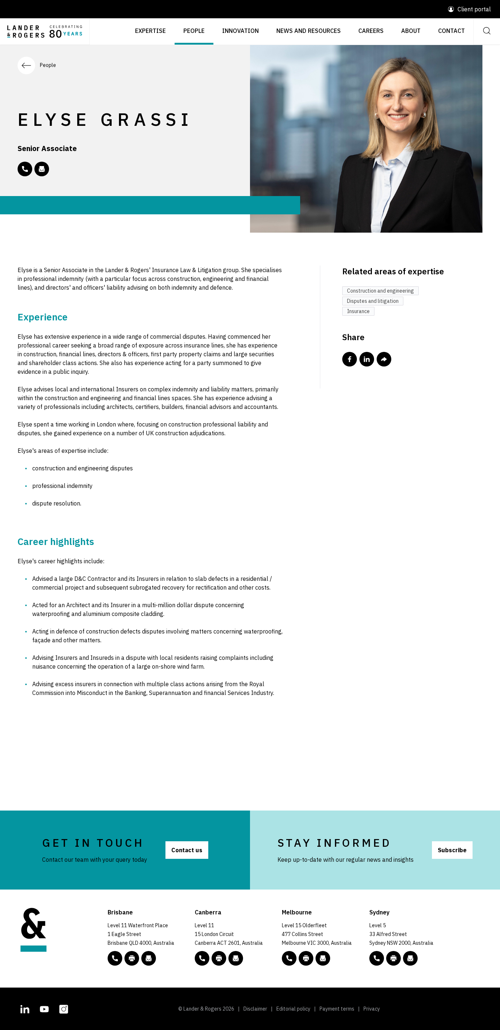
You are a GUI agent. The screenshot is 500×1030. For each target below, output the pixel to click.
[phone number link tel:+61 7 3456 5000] (115, 958)
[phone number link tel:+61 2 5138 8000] (202, 958)
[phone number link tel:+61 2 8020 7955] (25, 169)
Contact (451, 30)
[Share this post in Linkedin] (366, 359)
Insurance (358, 311)
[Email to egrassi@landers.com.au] (41, 169)
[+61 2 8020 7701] (393, 958)
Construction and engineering (380, 290)
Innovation (240, 30)
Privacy (371, 1008)
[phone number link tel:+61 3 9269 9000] (289, 958)
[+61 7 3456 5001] (131, 958)
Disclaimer (255, 1008)
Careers (371, 30)
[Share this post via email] (384, 359)
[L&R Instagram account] (63, 1008)
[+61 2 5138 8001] (219, 958)
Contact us (186, 850)
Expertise (150, 30)
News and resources (308, 30)
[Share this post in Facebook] (349, 359)
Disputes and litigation (373, 301)
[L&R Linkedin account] (24, 1008)
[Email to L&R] (148, 958)
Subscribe (452, 850)
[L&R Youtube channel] (44, 1008)
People (194, 30)
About (411, 30)
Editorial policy (293, 1008)
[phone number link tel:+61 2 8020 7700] (376, 958)
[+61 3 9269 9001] (306, 958)
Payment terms (337, 1008)
